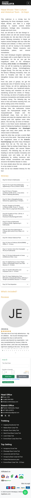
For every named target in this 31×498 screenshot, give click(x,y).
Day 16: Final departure (9, 284)
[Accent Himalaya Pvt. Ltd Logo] (7, 3)
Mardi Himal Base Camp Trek (12, 433)
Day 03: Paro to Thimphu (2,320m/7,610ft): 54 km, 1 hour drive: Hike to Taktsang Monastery (13, 192)
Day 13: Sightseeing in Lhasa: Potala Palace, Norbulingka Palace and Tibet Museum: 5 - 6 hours (14, 263)
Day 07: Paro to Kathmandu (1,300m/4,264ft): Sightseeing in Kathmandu (12, 223)
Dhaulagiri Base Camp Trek (11, 451)
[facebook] (2, 416)
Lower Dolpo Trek (8, 436)
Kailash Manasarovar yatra (11, 459)
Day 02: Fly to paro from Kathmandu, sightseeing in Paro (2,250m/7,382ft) (13, 185)
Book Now (8, 376)
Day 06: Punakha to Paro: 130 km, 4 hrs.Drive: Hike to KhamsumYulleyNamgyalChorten (13, 215)
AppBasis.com (5, 494)
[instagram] (9, 416)
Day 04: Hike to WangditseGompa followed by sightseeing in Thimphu (13, 200)
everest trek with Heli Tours (11, 454)
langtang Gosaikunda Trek (11, 425)
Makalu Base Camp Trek (10, 427)
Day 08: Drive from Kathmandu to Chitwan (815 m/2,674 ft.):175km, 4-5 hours (13, 231)
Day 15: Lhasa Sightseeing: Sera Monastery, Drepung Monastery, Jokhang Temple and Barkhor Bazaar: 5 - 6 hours (15, 278)
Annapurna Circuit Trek (10, 448)
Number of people (7, 369)
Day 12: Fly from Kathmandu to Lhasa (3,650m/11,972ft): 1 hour (14, 256)
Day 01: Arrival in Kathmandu (11, 180)
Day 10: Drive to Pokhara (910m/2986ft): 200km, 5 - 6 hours (14, 243)
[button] (3, 350)
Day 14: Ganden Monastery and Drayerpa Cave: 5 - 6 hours (12, 270)
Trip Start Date (6, 363)
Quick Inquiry (22, 376)
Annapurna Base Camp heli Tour (13, 456)
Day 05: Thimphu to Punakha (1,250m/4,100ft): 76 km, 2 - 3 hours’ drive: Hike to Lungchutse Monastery (13, 207)
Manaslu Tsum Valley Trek (11, 430)
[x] (5, 416)
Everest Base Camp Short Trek (12, 438)
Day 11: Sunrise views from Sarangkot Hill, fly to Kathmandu (14, 249)
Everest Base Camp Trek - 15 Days (13, 462)
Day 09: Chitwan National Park (12, 237)
